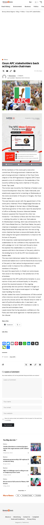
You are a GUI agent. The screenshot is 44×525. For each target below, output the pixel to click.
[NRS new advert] (22, 140)
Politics (6, 59)
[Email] (7, 71)
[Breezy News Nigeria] (7, 2)
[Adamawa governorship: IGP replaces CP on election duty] (36, 460)
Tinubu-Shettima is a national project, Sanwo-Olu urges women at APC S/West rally (16, 448)
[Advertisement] (22, 36)
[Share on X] (3, 71)
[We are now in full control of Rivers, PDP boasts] (36, 482)
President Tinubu (27, 495)
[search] (26, 2)
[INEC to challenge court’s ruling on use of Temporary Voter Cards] (36, 471)
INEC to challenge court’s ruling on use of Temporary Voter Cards (15, 471)
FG (18, 495)
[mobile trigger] (40, 2)
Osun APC (12, 357)
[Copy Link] (10, 71)
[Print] (14, 71)
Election (5, 457)
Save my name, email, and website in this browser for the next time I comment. (23, 419)
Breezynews (12, 75)
